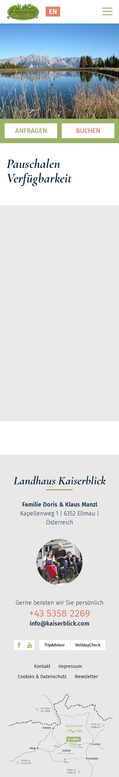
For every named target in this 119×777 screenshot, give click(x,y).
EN (53, 12)
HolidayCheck (87, 645)
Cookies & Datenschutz (42, 676)
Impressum (70, 666)
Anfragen (31, 131)
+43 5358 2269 (59, 613)
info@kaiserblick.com (59, 623)
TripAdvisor (54, 645)
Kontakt (42, 666)
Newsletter (86, 676)
